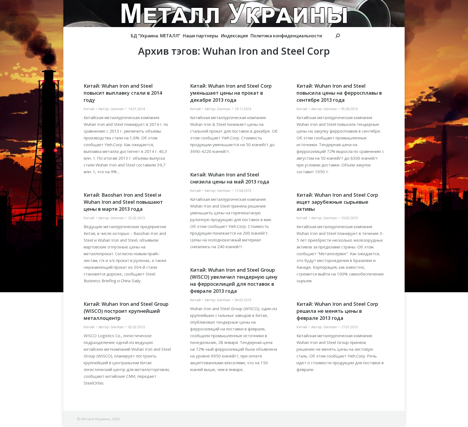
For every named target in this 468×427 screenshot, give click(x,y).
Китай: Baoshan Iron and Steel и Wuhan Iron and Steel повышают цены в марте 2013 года (123, 202)
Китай (89, 108)
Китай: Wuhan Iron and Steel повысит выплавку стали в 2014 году (123, 93)
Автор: (111, 108)
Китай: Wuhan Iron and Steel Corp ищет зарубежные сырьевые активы (337, 202)
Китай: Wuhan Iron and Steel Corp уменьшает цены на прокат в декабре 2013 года (231, 93)
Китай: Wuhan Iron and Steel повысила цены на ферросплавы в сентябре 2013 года (339, 93)
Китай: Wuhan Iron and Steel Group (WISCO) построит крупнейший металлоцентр (126, 311)
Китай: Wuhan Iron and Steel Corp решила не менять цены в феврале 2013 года (337, 311)
